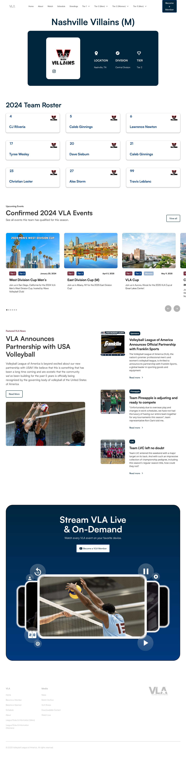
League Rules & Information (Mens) (20, 720)
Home (31, 6)
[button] (86, 6)
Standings (74, 6)
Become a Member (169, 6)
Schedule (61, 6)
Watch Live (46, 715)
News (44, 695)
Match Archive (48, 700)
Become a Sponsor (14, 705)
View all (173, 218)
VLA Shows (46, 705)
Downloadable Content (51, 710)
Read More (14, 394)
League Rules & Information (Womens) (17, 726)
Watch (50, 6)
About (40, 6)
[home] (12, 6)
